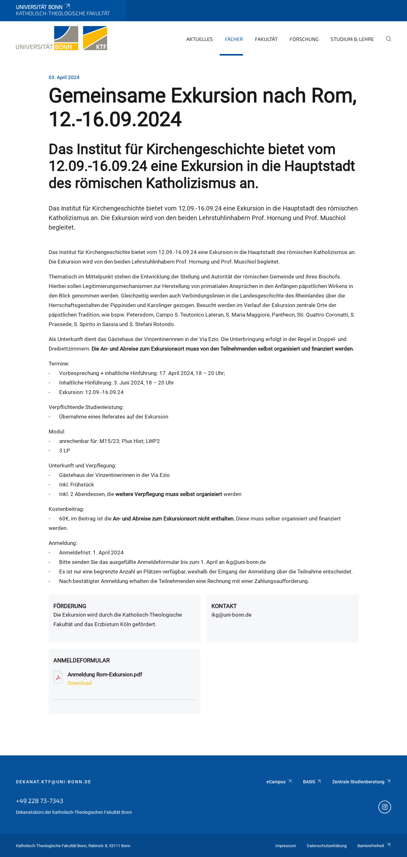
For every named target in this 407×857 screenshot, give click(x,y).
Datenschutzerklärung (327, 845)
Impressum (285, 845)
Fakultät (266, 39)
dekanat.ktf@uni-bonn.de (53, 781)
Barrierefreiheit (370, 845)
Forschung (304, 39)
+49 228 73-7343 (39, 800)
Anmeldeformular (81, 660)
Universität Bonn (39, 6)
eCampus (276, 781)
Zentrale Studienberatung (358, 781)
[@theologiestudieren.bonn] (384, 808)
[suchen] (386, 43)
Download (80, 683)
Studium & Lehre (352, 39)
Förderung (69, 606)
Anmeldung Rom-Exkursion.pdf (105, 674)
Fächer (234, 39)
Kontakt (224, 606)
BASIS (309, 781)
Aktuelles (199, 39)
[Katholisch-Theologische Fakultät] (61, 38)
